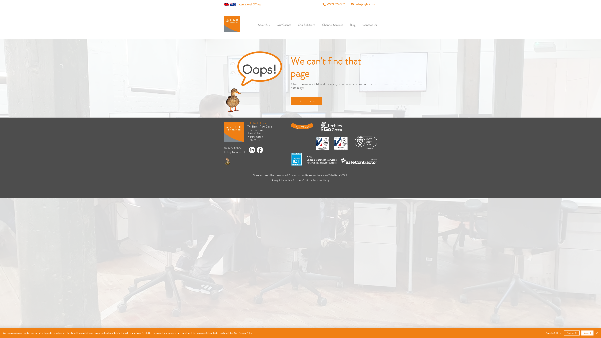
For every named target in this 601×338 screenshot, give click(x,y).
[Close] (597, 332)
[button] (280, 25)
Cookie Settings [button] (553, 333)
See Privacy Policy (243, 333)
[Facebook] (260, 150)
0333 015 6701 (336, 4)
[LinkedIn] (252, 150)
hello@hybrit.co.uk (366, 4)
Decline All (572, 333)
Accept (587, 333)
